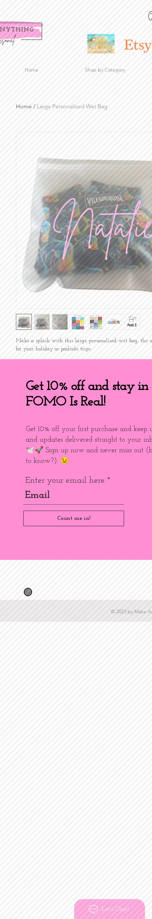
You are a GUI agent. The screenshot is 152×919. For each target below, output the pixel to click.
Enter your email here (65, 480)
